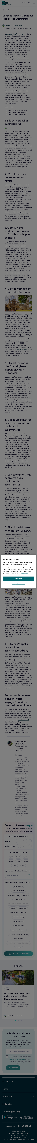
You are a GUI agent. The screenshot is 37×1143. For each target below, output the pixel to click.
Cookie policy (24, 573)
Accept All (18, 578)
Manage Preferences (18, 584)
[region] (18, 571)
